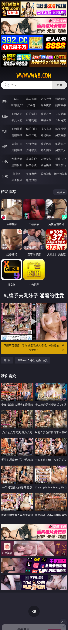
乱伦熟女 (46, 135)
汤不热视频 (60, 173)
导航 (5, 176)
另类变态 (60, 135)
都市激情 (17, 158)
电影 (5, 131)
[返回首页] (63, 622)
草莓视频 (46, 173)
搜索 (59, 85)
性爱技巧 (60, 165)
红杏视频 (17, 180)
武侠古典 (60, 158)
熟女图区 (46, 150)
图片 (5, 146)
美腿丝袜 (17, 150)
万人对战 (46, 99)
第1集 (7, 360)
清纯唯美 (31, 150)
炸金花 (31, 105)
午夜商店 (31, 173)
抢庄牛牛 (60, 105)
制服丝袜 (17, 135)
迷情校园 (17, 165)
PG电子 (16, 99)
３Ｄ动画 (60, 114)
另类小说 (31, 165)
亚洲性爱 (17, 129)
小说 (5, 161)
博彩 (5, 101)
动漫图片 (60, 144)
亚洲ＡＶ (17, 114)
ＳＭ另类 (60, 120)
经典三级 (31, 135)
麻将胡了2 (17, 105)
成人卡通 (46, 129)
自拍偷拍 (31, 114)
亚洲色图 (31, 144)
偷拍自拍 (31, 129)
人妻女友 (46, 158)
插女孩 (17, 173)
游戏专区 (60, 99)
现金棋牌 (46, 105)
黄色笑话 (46, 165)
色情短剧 (31, 180)
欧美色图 (46, 144)
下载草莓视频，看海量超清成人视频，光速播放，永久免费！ (34, 348)
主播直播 (46, 120)
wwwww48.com (34, 75)
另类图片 (60, 150)
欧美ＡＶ (46, 114)
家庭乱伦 (31, 158)
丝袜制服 (31, 120)
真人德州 (31, 99)
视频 (5, 116)
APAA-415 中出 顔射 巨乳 (33, 360)
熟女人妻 (17, 120)
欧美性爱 (60, 129)
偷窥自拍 (17, 144)
